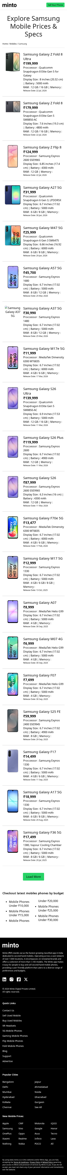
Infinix (38, 1138)
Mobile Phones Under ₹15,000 (19, 913)
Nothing (6, 1143)
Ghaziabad (40, 1097)
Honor (54, 1128)
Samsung (7, 1128)
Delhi (5, 1086)
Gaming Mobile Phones (15, 1035)
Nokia (22, 1143)
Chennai (7, 1107)
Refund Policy (47, 1162)
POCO (38, 1143)
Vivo (21, 1128)
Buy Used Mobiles (12, 1020)
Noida (38, 1091)
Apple (5, 1123)
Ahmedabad (41, 1086)
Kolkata (6, 1102)
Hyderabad (8, 1097)
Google (38, 1128)
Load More (33, 877)
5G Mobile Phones (12, 1030)
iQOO (54, 1123)
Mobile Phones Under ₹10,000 (19, 904)
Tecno (54, 1133)
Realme (23, 1138)
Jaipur (38, 1081)
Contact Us (8, 1010)
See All (38, 1107)
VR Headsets (9, 1025)
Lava (53, 1138)
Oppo (22, 1133)
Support (6, 1056)
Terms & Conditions (21, 1162)
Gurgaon (39, 1102)
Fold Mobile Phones (13, 1045)
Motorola (39, 1123)
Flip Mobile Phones (12, 1040)
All (52, 1143)
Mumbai (7, 1091)
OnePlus (7, 1133)
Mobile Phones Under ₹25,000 (48, 908)
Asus (37, 1133)
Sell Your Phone (55, 4)
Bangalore (8, 1081)
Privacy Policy (35, 1162)
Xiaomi (6, 1138)
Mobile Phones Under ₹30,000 (48, 918)
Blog (4, 1051)
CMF (21, 1123)
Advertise (7, 1061)
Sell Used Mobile (11, 1015)
